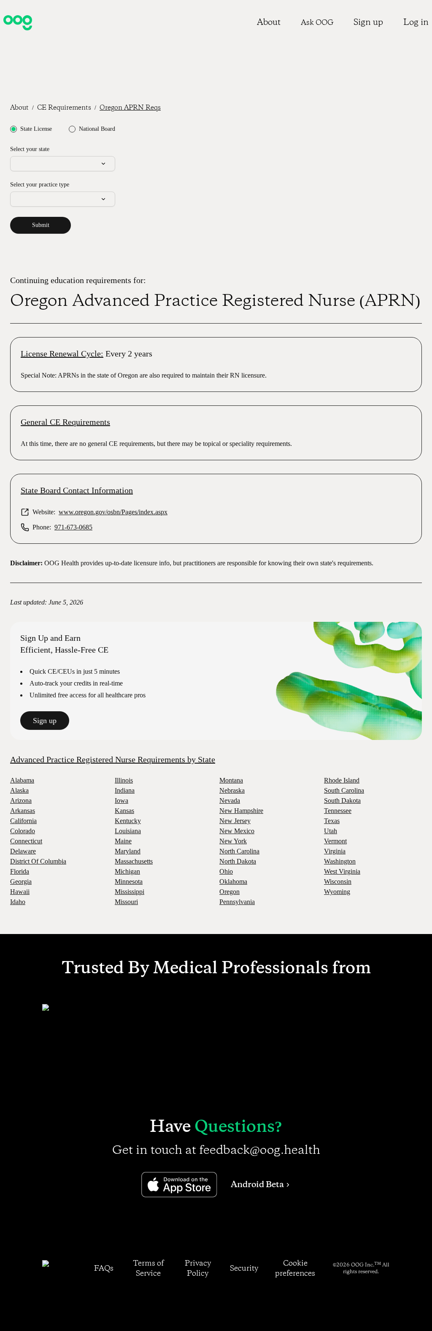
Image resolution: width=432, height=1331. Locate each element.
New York (233, 841)
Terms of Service (148, 1268)
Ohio (226, 871)
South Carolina (344, 790)
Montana (231, 780)
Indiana (125, 790)
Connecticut (26, 841)
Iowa (121, 800)
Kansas (124, 810)
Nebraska (232, 790)
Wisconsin (337, 881)
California (23, 820)
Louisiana (128, 830)
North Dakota (237, 861)
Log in (416, 22)
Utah (330, 830)
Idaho (17, 901)
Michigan (127, 871)
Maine (123, 841)
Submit (40, 225)
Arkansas (22, 810)
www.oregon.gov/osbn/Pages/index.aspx (113, 512)
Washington (340, 861)
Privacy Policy (198, 1268)
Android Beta (257, 1185)
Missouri (126, 901)
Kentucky (128, 820)
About (269, 22)
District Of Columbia (38, 861)
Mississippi (129, 891)
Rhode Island (341, 780)
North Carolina (239, 851)
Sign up (368, 22)
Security (244, 1269)
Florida (19, 871)
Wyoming (337, 891)
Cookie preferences (295, 1268)
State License (36, 129)
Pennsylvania (237, 901)
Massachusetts (134, 861)
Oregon (229, 891)
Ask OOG (317, 23)
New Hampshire (241, 810)
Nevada (229, 800)
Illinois (124, 780)
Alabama (22, 780)
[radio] (13, 129)
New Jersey (235, 820)
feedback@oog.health (259, 1150)
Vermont (335, 841)
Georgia (21, 881)
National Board (97, 129)
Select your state (29, 149)
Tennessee (337, 810)
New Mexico (236, 830)
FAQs (103, 1269)
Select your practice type (39, 184)
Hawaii (20, 891)
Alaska (19, 790)
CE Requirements (64, 108)
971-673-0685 (73, 527)
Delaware (23, 851)
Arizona (21, 800)
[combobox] (62, 163)
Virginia (335, 851)
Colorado (22, 830)
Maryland (127, 851)
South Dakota (342, 800)
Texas (332, 820)
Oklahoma (233, 881)
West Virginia (342, 871)
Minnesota (129, 881)
